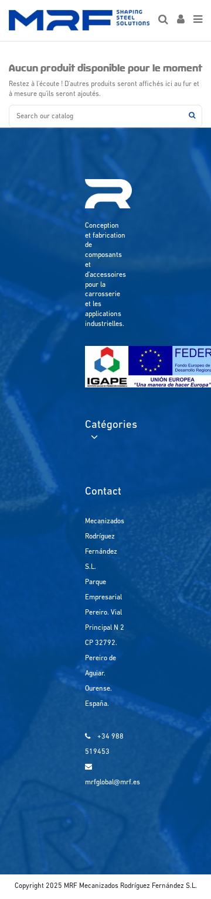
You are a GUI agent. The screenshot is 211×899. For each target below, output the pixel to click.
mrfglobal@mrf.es (112, 782)
